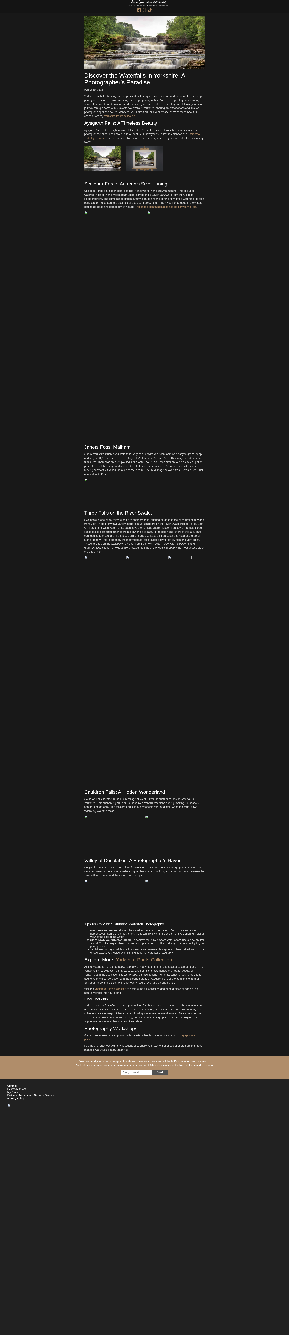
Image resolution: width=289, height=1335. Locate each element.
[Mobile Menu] (4, 6)
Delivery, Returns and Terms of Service (30, 1098)
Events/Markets (16, 1091)
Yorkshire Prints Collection (144, 962)
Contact (12, 1088)
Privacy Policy (15, 1101)
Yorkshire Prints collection (119, 119)
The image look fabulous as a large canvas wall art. (166, 209)
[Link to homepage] (148, 5)
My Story (12, 1095)
